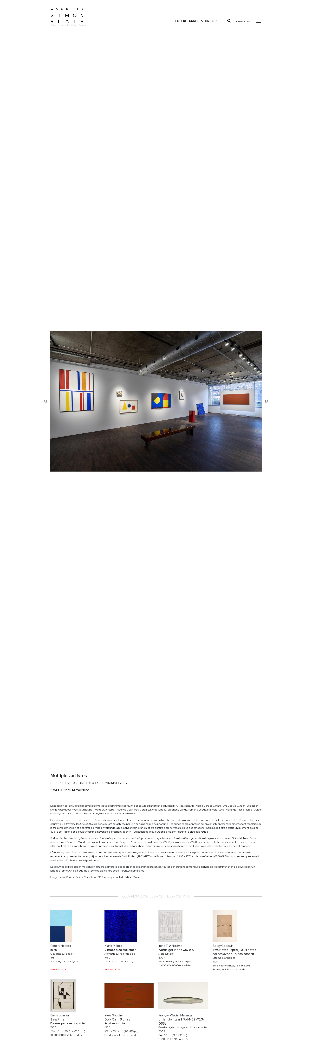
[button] (34, 401)
